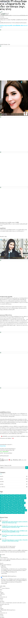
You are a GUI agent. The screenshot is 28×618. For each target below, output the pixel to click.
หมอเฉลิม (2, 481)
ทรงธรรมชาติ (17, 500)
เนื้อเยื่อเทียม (20, 510)
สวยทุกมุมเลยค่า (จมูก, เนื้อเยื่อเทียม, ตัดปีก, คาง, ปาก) (13, 460)
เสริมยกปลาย (3, 512)
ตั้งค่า (24, 551)
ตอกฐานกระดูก (3, 500)
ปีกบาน (10, 505)
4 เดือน (13, 495)
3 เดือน (9, 495)
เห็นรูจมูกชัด (15, 512)
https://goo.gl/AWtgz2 (8, 453)
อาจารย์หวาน (2, 486)
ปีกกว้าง (6, 505)
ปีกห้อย (14, 505)
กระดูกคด (17, 495)
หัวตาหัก (11, 510)
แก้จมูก (19, 512)
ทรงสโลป (22, 500)
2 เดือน (5, 495)
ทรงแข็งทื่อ (6, 502)
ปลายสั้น (23, 502)
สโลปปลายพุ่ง (15, 507)
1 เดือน (2, 495)
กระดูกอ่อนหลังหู (22, 495)
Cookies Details (4, 573)
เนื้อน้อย (15, 510)
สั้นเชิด (10, 507)
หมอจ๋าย (1, 476)
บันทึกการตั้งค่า (3, 586)
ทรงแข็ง (2, 502)
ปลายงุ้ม (11, 502)
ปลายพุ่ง (19, 502)
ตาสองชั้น (11, 500)
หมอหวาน (2, 510)
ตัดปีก (8, 500)
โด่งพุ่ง (23, 512)
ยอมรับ (3, 554)
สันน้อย (6, 507)
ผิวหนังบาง (18, 505)
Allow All (1, 563)
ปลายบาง (15, 502)
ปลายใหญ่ (2, 505)
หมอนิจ (1, 479)
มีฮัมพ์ (22, 505)
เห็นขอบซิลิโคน (8, 512)
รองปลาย (2, 507)
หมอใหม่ (1, 484)
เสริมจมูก (24, 510)
